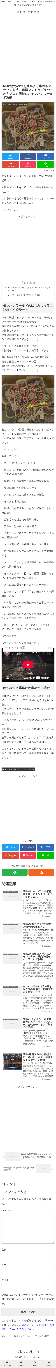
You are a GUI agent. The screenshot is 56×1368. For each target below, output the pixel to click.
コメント (7, 1210)
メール (5, 1264)
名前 (4, 1249)
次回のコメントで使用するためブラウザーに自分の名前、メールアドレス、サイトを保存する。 (28, 1299)
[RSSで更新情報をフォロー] (41, 872)
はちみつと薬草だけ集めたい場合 (23, 294)
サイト (5, 1279)
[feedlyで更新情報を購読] (14, 872)
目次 (23, 282)
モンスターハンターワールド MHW (19, 769)
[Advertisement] (28, 50)
